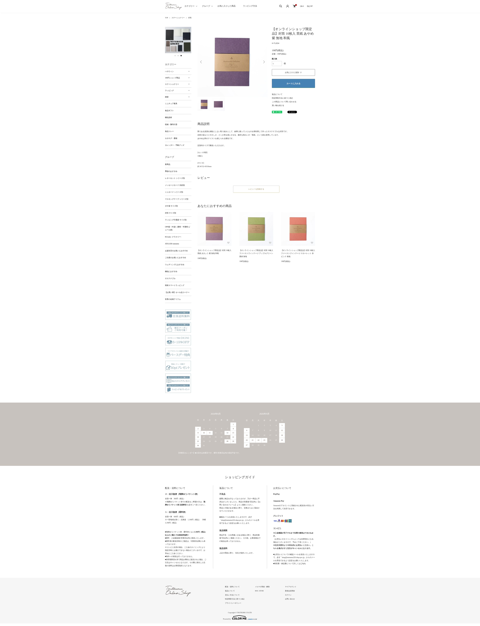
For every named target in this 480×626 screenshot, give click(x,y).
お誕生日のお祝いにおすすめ (176, 251)
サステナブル (170, 278)
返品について (277, 94)
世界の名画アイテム (173, 299)
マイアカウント (290, 587)
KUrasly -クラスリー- (173, 237)
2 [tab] (178, 55)
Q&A (302, 6)
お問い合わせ (290, 599)
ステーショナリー (178, 18)
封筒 (190, 18)
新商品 (167, 164)
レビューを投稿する (256, 189)
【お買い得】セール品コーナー (177, 292)
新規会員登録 (290, 591)
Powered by (227, 619)
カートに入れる (293, 83)
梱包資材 (168, 117)
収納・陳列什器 (171, 124)
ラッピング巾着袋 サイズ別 (175, 220)
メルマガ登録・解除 (262, 587)
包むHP (310, 6)
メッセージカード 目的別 (175, 185)
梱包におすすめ (171, 271)
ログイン (288, 595)
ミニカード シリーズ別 (174, 192)
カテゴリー (189, 6)
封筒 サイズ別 (170, 213)
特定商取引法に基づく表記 (282, 98)
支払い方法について (232, 595)
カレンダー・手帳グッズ (174, 145)
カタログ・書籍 (171, 138)
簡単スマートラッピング (174, 285)
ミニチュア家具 (171, 104)
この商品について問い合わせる (284, 102)
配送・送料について (232, 587)
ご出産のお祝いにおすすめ (175, 258)
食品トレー (169, 131)
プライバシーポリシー (233, 603)
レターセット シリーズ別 (175, 178)
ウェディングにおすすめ (174, 265)
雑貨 (166, 97)
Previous (201, 62)
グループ (206, 6)
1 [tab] (175, 55)
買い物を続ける (278, 105)
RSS (256, 591)
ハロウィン (169, 71)
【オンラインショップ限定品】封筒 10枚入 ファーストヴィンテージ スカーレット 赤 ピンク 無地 (298, 253)
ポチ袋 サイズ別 (171, 206)
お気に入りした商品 (227, 6)
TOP (166, 18)
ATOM (261, 591)
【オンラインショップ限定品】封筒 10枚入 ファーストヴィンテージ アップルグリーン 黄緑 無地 (256, 253)
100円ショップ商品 (172, 78)
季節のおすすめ (171, 171)
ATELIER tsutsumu (172, 244)
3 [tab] (181, 55)
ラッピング (169, 91)
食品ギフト (169, 111)
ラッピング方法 (250, 6)
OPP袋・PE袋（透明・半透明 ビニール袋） (177, 228)
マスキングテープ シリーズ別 (176, 199)
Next (264, 62)
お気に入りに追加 (292, 72)
